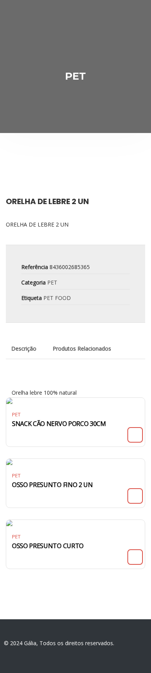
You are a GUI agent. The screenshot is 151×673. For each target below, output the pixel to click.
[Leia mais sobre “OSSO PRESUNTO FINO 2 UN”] (135, 496)
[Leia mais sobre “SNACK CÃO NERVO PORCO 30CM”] (135, 435)
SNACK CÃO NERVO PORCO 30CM (59, 423)
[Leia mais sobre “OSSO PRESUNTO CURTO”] (135, 557)
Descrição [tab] (23, 348)
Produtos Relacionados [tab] (82, 348)
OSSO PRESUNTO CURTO (48, 546)
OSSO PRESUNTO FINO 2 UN (52, 484)
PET (52, 282)
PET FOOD (57, 298)
